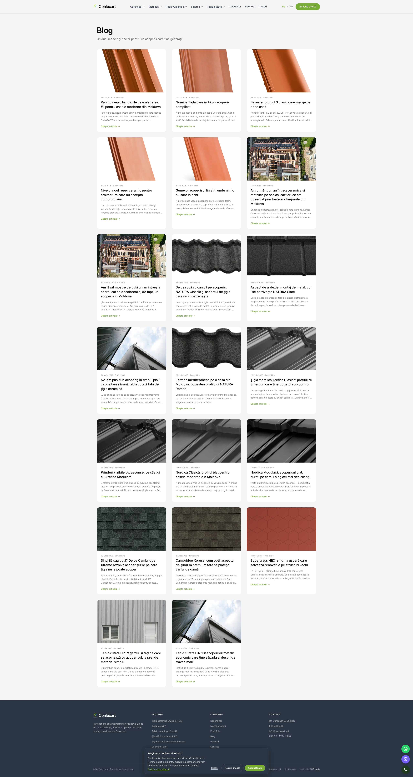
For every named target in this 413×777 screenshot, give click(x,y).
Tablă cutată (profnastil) (164, 731)
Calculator (235, 6)
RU (291, 6)
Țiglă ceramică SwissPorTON (167, 720)
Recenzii (214, 741)
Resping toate (232, 768)
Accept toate (255, 768)
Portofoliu (215, 731)
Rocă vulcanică (175, 6)
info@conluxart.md (279, 731)
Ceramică (135, 6)
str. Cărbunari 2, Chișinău (282, 720)
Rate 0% (250, 6)
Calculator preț (159, 746)
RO (283, 6)
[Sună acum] (405, 769)
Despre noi (216, 720)
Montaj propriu (218, 726)
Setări (214, 768)
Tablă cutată (214, 6)
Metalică (154, 6)
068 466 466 (276, 726)
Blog (212, 736)
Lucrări (263, 6)
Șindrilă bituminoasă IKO (164, 736)
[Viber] (405, 759)
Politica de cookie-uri (271, 769)
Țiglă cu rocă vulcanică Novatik (168, 741)
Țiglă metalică (159, 726)
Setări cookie (291, 769)
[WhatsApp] (405, 749)
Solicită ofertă (307, 6)
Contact (214, 746)
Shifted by (310, 769)
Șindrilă (195, 6)
